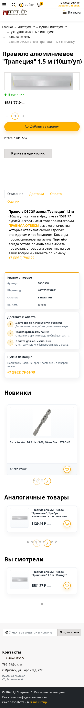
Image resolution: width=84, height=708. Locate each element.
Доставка (36, 194)
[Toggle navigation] (5, 4)
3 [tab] (42, 480)
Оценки (13, 201)
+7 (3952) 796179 (70, 3)
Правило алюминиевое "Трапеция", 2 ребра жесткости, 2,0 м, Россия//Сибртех (49, 515)
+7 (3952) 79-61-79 (21, 372)
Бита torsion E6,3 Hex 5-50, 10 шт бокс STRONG (40, 442)
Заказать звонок (69, 5)
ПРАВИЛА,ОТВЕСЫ (24, 225)
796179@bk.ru (12, 664)
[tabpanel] (42, 439)
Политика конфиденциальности (24, 697)
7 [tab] (52, 542)
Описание (15, 194)
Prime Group (38, 702)
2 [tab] (32, 542)
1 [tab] (28, 542)
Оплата (56, 194)
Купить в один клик (28, 153)
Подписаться (69, 632)
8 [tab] (56, 542)
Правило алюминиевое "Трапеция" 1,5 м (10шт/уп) (49, 573)
